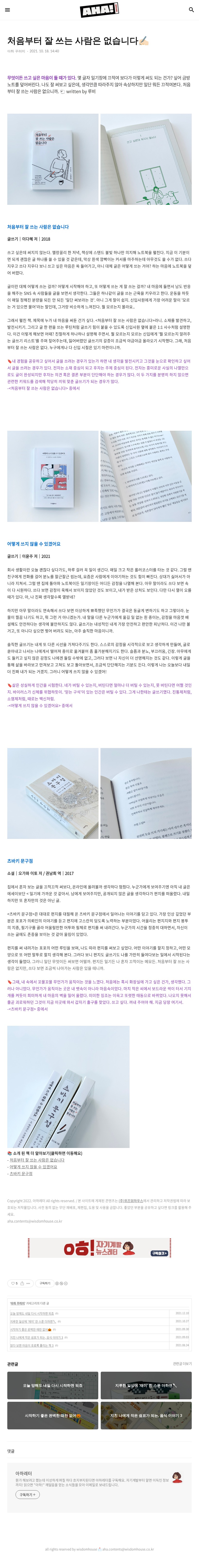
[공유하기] (22, 1283)
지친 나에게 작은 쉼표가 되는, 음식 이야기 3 (36, 1337)
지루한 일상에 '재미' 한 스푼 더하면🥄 (33, 1321)
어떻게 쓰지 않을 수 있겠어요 (33, 1167)
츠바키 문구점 (21, 1173)
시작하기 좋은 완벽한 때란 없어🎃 (30, 1329)
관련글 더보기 (182, 1363)
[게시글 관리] (28, 1283)
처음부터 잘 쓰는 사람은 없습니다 (37, 1160)
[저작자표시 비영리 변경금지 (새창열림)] (61, 1283)
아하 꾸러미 (18, 1303)
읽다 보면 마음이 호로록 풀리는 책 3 (32, 1345)
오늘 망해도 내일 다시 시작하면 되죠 (32, 1313)
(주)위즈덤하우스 (131, 1200)
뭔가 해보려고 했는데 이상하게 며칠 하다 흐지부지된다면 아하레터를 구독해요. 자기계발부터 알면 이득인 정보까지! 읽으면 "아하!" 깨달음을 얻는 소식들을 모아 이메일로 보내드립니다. (92, 1482)
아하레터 (24, 1473)
